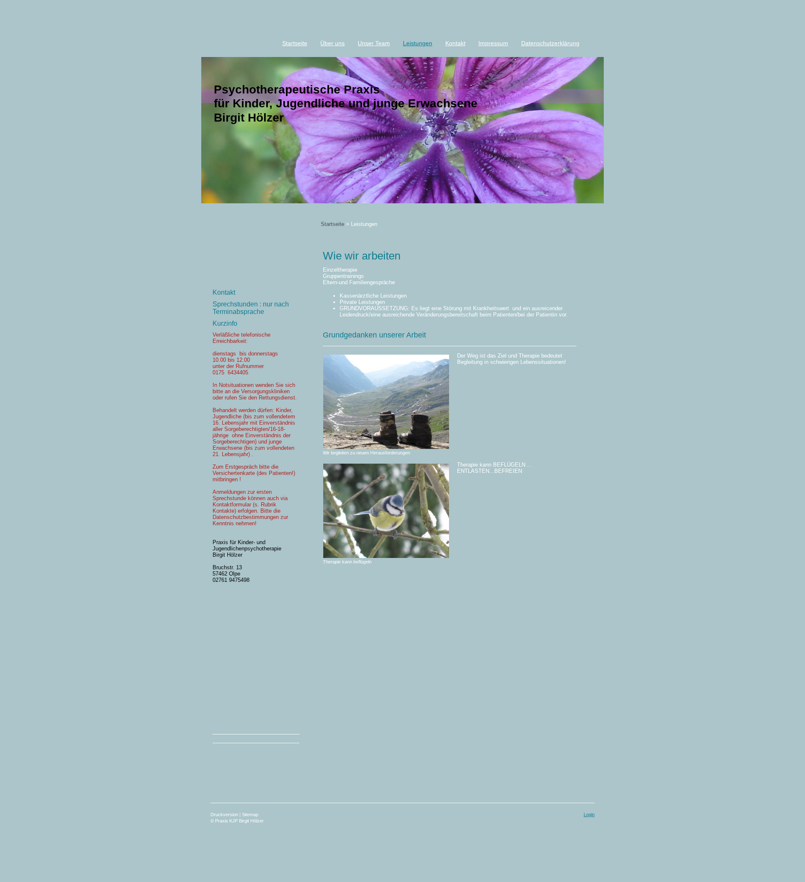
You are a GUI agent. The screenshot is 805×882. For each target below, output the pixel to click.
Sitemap (250, 814)
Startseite (332, 224)
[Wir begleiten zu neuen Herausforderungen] (386, 401)
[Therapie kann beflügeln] (386, 510)
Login (589, 814)
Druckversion (224, 814)
